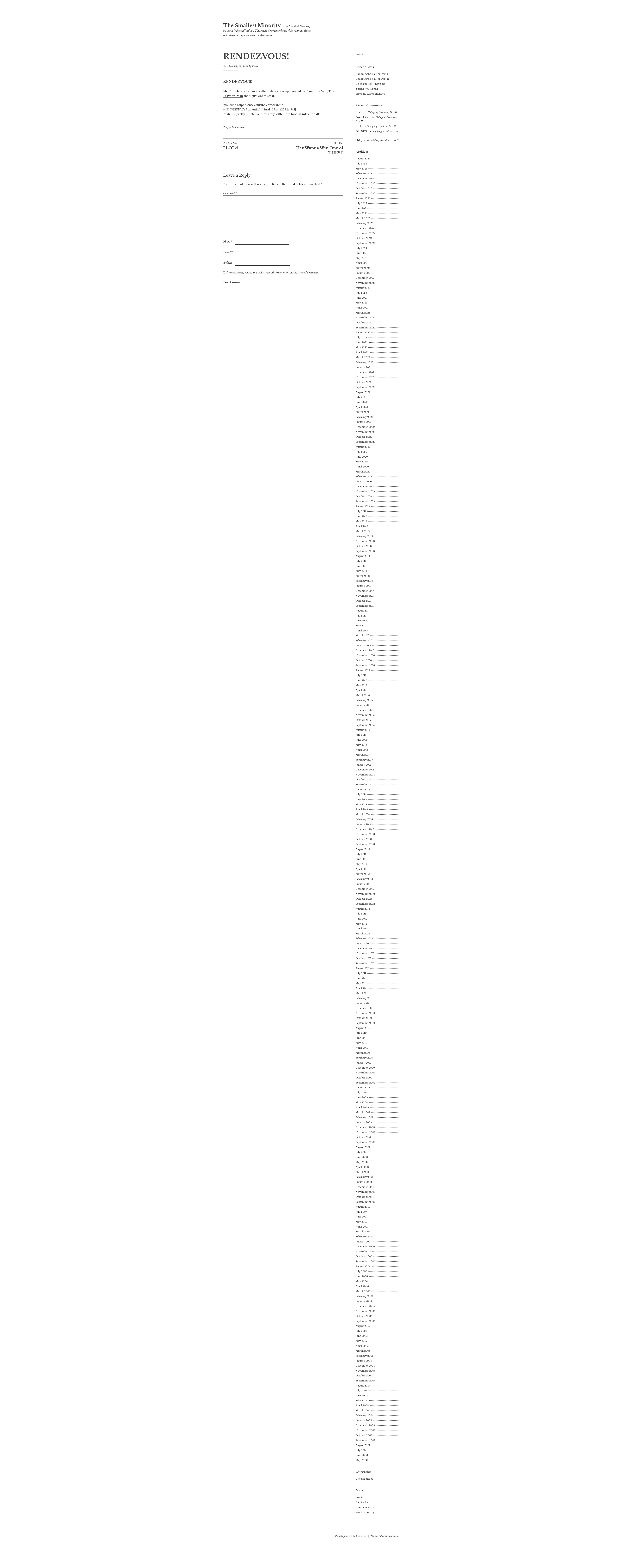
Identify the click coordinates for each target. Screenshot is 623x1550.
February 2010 (364, 1057)
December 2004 (365, 1365)
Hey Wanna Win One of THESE (319, 148)
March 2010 (363, 1052)
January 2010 (363, 1062)
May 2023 (361, 302)
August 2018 (363, 556)
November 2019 (365, 491)
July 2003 (361, 1450)
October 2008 (364, 1137)
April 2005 (362, 1345)
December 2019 (365, 486)
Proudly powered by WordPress (350, 1536)
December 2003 (365, 1425)
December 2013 (365, 829)
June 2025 (361, 208)
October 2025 (364, 188)
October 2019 (364, 496)
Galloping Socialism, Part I (372, 74)
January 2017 (363, 645)
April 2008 (362, 1167)
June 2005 (362, 1335)
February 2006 (364, 1296)
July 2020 (361, 451)
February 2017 (364, 640)
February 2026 (364, 173)
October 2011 (363, 958)
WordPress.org (365, 1512)
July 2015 (361, 734)
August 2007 (363, 1206)
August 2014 (363, 789)
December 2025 (365, 178)
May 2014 (361, 804)
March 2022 (363, 357)
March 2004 (363, 1410)
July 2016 (361, 675)
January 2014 (363, 824)
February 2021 (364, 417)
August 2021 (363, 392)
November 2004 (365, 1370)
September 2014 (365, 784)
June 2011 (361, 978)
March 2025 (363, 218)
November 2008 (365, 1132)
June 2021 (361, 402)
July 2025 (361, 203)
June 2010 (361, 1037)
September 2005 (365, 1321)
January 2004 (364, 1420)
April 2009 (362, 1107)
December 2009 (365, 1067)
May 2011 (361, 983)
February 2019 (364, 536)
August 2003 (363, 1445)
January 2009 (364, 1122)
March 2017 (362, 635)
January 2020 (364, 481)
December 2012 (365, 888)
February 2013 (364, 879)
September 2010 (365, 1023)
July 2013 (361, 854)
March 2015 (363, 754)
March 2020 (363, 471)
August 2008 (363, 1147)
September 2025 (365, 193)
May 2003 (362, 1460)
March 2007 (363, 1231)
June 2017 (361, 620)
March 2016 (363, 695)
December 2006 (365, 1246)
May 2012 (361, 923)
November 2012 (365, 893)
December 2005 (365, 1306)
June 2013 (361, 859)
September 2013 (365, 844)
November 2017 (365, 595)
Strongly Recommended (370, 93)
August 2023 (363, 287)
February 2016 (364, 700)
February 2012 (364, 938)
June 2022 (362, 342)
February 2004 (364, 1415)
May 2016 (361, 685)
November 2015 (365, 715)
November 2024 (365, 233)
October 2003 (364, 1435)
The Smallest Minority (252, 25)
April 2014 (362, 809)
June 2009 (362, 1097)
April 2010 (362, 1047)
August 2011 (362, 968)
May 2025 (361, 213)
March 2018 (363, 576)
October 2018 (364, 546)
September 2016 (365, 665)
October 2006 (364, 1256)
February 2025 (364, 223)
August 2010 (363, 1028)
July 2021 (361, 397)
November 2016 (365, 655)
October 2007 (364, 1196)
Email (228, 252)
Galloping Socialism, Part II (372, 78)
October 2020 (364, 436)
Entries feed (363, 1502)
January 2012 (363, 943)
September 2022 (365, 327)
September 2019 (365, 501)
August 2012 (363, 908)
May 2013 (361, 864)
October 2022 (364, 322)
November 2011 (365, 953)
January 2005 (364, 1360)
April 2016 (362, 690)
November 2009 (365, 1072)
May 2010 (361, 1042)
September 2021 (365, 387)
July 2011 (361, 973)
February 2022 (364, 362)
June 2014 (361, 799)
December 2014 (365, 769)
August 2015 (363, 729)
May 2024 (361, 258)
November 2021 (365, 377)
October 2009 (364, 1077)
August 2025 (363, 198)
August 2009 (363, 1087)
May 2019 (361, 521)
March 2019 (363, 531)
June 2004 (362, 1395)
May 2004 (362, 1400)
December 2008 (365, 1127)
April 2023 (362, 307)
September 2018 (365, 551)
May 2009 (362, 1102)
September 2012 (365, 903)
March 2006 (363, 1291)
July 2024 (361, 248)
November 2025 (365, 183)
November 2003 (365, 1430)
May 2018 (361, 570)
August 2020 (363, 446)
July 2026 (361, 163)
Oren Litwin (363, 117)
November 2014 (365, 774)
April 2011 (362, 988)
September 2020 (365, 441)
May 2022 (361, 347)
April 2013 (362, 869)
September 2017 (365, 605)
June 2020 (362, 456)
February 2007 (364, 1236)
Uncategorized (364, 1478)
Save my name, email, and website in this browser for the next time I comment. (272, 272)
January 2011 (363, 1003)
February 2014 (364, 819)
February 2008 (364, 1176)
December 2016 (365, 650)
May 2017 (361, 625)
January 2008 (364, 1182)
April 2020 (362, 466)
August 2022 (363, 332)
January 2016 (363, 705)
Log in (359, 1497)
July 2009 (361, 1092)
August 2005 (363, 1326)
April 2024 (362, 262)
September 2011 (365, 963)
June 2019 (361, 516)
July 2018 (361, 561)
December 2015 (365, 710)
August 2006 (363, 1266)
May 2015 (361, 744)
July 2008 (361, 1152)
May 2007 (361, 1221)
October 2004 (364, 1375)
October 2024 (364, 238)
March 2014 (363, 814)
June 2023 (362, 297)
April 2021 (362, 407)
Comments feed (365, 1507)
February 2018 (364, 580)
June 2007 (361, 1216)
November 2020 (365, 431)
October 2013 (364, 839)
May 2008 (362, 1162)
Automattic (393, 1536)
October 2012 (364, 898)
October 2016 (364, 660)
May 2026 (361, 168)
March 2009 (363, 1112)
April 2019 (362, 526)
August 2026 (363, 158)
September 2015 (365, 725)
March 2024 (363, 267)
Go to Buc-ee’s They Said (370, 83)
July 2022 (361, 337)
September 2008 (365, 1142)
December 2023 (365, 277)
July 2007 (361, 1211)
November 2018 (365, 541)
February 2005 (364, 1355)
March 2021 (363, 412)
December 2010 (365, 1008)
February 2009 (364, 1117)
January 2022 (364, 367)
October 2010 (364, 1018)
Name (227, 241)
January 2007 (364, 1241)
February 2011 (364, 998)
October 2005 (364, 1316)
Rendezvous (238, 127)
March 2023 (363, 312)
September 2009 (365, 1082)
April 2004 (362, 1405)
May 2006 (362, 1281)
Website (227, 262)
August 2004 (363, 1385)
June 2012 (361, 918)
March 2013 (363, 873)
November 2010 (365, 1013)
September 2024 (365, 243)
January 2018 (363, 585)
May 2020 (362, 461)
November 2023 (365, 282)
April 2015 (362, 749)
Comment (230, 193)
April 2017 (362, 630)
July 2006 (361, 1271)
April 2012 (362, 928)
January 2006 (364, 1301)
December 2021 (365, 372)
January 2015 (363, 764)
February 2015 (364, 759)
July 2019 (361, 511)
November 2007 (365, 1191)
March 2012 (363, 933)
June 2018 (361, 566)
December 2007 (365, 1187)
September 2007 (365, 1201)
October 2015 (364, 720)
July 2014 (361, 794)
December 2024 (365, 228)
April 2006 (362, 1286)
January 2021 (363, 421)
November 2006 (365, 1251)
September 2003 (365, 1440)
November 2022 (365, 317)
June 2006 (362, 1276)
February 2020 (364, 476)
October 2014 (364, 779)
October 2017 (363, 600)
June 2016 (361, 680)
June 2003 (362, 1455)
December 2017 (365, 590)
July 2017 (361, 615)
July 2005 (361, 1331)
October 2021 (364, 382)
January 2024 (364, 273)
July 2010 (361, 1032)
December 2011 (365, 948)
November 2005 (365, 1311)
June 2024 (362, 253)
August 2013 (363, 849)
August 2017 (363, 610)
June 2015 (361, 739)
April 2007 (362, 1226)
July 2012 (361, 913)
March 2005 (363, 1350)
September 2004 (365, 1380)
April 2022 (362, 352)
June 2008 (362, 1157)
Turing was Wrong (367, 88)
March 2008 (363, 1172)
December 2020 (365, 426)
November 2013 (365, 834)
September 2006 (365, 1261)
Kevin (255, 66)
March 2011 (362, 993)
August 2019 (363, 506)
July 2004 (361, 1390)
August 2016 (363, 670)
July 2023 (361, 292)
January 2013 (363, 884)
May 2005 (361, 1340)
